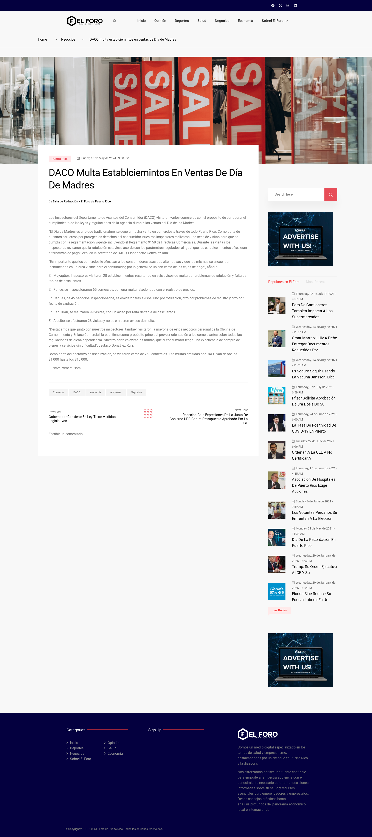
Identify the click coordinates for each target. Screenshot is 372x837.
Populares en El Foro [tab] (283, 282)
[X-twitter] (280, 5)
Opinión (160, 21)
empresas (115, 392)
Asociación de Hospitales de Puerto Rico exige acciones (313, 485)
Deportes (182, 21)
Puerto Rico (60, 159)
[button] (274, 21)
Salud (201, 21)
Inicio (141, 21)
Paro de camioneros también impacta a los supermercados (312, 311)
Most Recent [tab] (315, 282)
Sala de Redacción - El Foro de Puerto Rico (82, 201)
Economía (245, 21)
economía (95, 392)
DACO (76, 392)
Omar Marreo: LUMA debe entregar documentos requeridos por (314, 344)
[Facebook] (273, 5)
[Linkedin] (295, 5)
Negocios (222, 21)
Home (42, 39)
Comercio (58, 392)
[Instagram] (288, 5)
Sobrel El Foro (273, 21)
